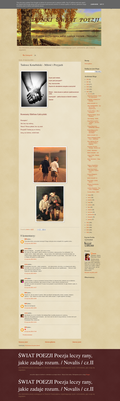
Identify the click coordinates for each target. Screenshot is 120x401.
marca (89, 197)
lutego (89, 195)
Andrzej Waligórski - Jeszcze (92, 175)
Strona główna (50, 342)
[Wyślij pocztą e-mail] (38, 230)
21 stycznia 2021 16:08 (30, 298)
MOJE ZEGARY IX (92, 178)
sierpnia (90, 209)
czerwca (90, 205)
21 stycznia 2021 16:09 (30, 308)
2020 (87, 89)
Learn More (94, 4)
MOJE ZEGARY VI (92, 103)
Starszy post (76, 342)
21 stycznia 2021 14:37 (30, 287)
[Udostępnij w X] (41, 230)
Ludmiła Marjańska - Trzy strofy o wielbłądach (93, 188)
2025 (87, 230)
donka (26, 248)
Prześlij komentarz (27, 335)
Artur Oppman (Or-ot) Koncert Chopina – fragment (92, 143)
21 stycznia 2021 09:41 (30, 259)
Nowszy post (23, 342)
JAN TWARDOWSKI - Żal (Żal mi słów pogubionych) (94, 107)
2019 (87, 86)
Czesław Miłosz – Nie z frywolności (93, 111)
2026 (87, 232)
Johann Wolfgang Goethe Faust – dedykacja (93, 138)
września (90, 212)
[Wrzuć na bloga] (40, 230)
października (91, 214)
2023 (87, 225)
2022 (87, 222)
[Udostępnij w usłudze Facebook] (43, 230)
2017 (87, 82)
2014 (87, 79)
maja (89, 202)
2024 (87, 227)
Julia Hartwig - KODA (92, 118)
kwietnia (90, 200)
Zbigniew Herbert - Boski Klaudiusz (93, 115)
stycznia (90, 93)
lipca (89, 207)
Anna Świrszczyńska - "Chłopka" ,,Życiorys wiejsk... (93, 122)
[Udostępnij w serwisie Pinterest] (45, 230)
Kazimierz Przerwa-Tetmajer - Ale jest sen (93, 147)
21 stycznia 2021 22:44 (30, 322)
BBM (26, 239)
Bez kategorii (27, 55)
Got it (102, 4)
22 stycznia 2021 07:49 (30, 331)
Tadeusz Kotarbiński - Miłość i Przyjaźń (92, 166)
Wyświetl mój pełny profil (91, 272)
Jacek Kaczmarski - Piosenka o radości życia (92, 170)
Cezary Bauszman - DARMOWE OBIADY (93, 127)
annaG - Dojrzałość (92, 150)
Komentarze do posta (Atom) (32, 345)
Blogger (88, 374)
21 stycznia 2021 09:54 (30, 273)
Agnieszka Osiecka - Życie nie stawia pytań (94, 96)
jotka (26, 278)
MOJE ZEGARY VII (92, 135)
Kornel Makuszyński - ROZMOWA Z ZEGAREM (92, 131)
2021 (87, 91)
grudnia (90, 219)
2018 (87, 84)
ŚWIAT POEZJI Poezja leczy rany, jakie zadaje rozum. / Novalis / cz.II (56, 359)
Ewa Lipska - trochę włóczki (92, 181)
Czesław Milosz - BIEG (93, 192)
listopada (90, 217)
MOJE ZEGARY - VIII (93, 152)
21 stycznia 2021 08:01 (30, 243)
